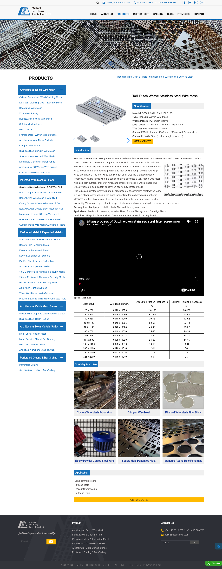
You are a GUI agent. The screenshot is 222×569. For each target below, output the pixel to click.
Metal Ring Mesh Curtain (32, 344)
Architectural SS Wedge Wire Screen (38, 167)
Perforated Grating (29, 365)
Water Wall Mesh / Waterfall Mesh (36, 293)
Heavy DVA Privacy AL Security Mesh (38, 282)
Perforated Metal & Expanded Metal (40, 232)
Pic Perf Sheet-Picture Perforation (36, 261)
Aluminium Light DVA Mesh (33, 288)
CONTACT (199, 14)
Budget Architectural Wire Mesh (35, 118)
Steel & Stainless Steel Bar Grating (37, 370)
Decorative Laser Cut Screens (34, 255)
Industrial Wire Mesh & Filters (37, 179)
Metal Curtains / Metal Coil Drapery (37, 339)
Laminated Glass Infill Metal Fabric (37, 161)
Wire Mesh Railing (28, 113)
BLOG (170, 14)
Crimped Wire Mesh (29, 145)
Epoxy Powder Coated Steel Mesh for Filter (41, 208)
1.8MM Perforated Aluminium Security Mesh (42, 272)
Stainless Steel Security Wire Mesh (37, 151)
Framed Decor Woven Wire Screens (38, 135)
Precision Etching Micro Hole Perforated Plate (42, 298)
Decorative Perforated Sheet (34, 250)
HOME (93, 14)
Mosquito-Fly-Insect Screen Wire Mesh (39, 214)
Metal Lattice (26, 129)
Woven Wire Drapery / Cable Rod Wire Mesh (42, 313)
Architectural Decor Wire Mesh (37, 89)
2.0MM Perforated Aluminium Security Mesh (42, 277)
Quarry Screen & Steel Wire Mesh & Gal (39, 203)
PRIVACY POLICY (152, 565)
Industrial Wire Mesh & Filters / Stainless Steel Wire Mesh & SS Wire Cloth (155, 76)
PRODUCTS (123, 14)
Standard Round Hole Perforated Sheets (40, 239)
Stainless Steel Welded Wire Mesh (37, 156)
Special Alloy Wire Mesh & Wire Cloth (38, 198)
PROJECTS (183, 14)
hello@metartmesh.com (118, 2)
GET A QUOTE (142, 141)
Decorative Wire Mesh (30, 108)
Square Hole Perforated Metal (34, 245)
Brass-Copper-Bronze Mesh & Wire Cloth (40, 192)
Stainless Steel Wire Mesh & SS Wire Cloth (41, 187)
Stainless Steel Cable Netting (34, 319)
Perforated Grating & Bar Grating (38, 357)
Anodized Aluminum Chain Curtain (37, 350)
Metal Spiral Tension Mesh (32, 333)
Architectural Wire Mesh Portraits (36, 140)
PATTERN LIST (141, 14)
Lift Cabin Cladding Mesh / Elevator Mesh (40, 102)
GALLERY (158, 14)
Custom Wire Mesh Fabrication (35, 172)
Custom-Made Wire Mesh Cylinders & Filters (42, 225)
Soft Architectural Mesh (31, 124)
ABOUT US (107, 14)
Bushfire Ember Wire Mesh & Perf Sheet (40, 219)
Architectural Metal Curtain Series (39, 326)
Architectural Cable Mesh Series (38, 306)
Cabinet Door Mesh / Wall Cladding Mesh (40, 97)
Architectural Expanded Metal (34, 266)
